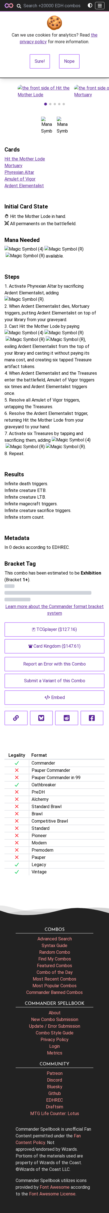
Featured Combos (54, 965)
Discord (54, 1080)
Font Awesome (55, 1187)
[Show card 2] (50, 104)
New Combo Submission (54, 1019)
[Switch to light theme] (90, 5)
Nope (69, 61)
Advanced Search (54, 938)
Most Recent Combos (54, 979)
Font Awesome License (52, 1194)
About (55, 1012)
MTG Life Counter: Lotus (54, 1113)
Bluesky (54, 1086)
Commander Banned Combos (54, 992)
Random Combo (54, 952)
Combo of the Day (55, 972)
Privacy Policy (54, 1039)
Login (54, 1046)
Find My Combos (54, 959)
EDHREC (54, 1100)
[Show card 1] (45, 104)
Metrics (54, 1053)
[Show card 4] (59, 104)
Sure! (40, 61)
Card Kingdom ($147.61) (57, 646)
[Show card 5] (64, 104)
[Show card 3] (55, 104)
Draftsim (54, 1106)
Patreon (55, 1073)
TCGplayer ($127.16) (56, 629)
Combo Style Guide (55, 1033)
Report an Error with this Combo (54, 664)
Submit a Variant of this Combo (54, 680)
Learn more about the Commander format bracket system (54, 610)
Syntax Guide (54, 945)
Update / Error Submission (54, 1026)
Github (54, 1093)
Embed (58, 697)
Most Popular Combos (54, 985)
